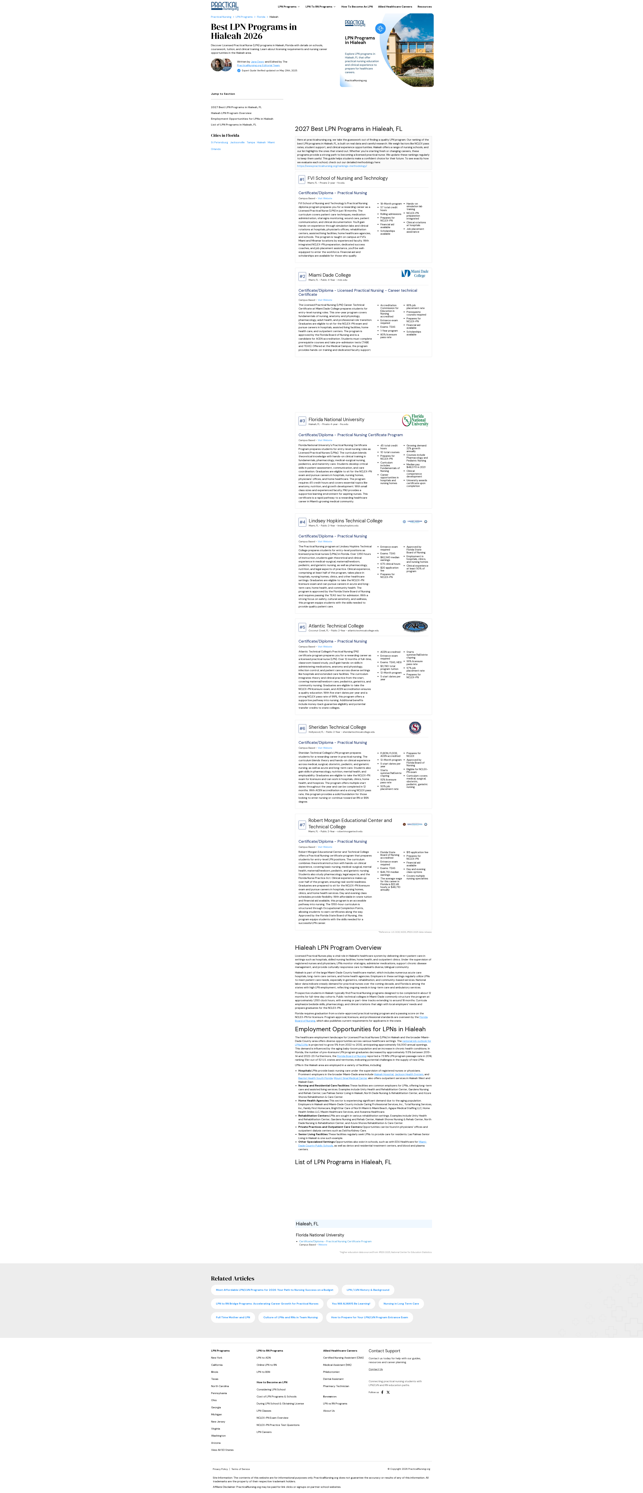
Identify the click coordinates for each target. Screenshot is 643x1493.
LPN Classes (264, 1410)
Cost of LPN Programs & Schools (277, 1396)
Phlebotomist (331, 1372)
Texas (214, 1379)
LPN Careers (264, 1432)
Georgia (216, 1407)
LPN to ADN (264, 1357)
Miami (271, 142)
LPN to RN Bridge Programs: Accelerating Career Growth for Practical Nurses (267, 1303)
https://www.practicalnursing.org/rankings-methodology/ (332, 166)
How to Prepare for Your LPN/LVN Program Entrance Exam (369, 1317)
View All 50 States (222, 1450)
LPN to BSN (263, 1372)
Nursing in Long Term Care (401, 1303)
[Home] (221, 17)
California (217, 1365)
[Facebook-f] (382, 1392)
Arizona (216, 1443)
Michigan (216, 1414)
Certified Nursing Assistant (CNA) (343, 1357)
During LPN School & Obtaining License (280, 1403)
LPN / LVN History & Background (368, 1290)
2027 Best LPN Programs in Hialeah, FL (236, 107)
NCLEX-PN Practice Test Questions (278, 1425)
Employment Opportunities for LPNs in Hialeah (242, 119)
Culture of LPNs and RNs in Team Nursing (290, 1317)
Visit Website (325, 198)
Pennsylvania (219, 1393)
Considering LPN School (271, 1389)
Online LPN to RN (267, 1365)
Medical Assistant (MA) (337, 1365)
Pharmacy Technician (336, 1386)
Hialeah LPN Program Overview (231, 113)
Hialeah (261, 142)
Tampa (251, 142)
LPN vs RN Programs (335, 1403)
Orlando (216, 149)
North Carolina (220, 1386)
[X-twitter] (388, 1392)
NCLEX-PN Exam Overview (272, 1418)
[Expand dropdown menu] (298, 6)
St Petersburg (219, 142)
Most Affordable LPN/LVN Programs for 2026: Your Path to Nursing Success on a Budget (274, 1290)
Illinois (214, 1372)
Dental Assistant (333, 1379)
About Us (329, 1410)
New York (216, 1357)
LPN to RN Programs (321, 5)
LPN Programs (290, 5)
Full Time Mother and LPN (233, 1317)
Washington (218, 1435)
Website (322, 1244)
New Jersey (218, 1421)
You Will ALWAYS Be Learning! (351, 1303)
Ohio (214, 1400)
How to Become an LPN (357, 6)
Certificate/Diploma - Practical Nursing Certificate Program (335, 1241)
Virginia (215, 1428)
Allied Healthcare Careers (395, 6)
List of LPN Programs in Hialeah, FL (233, 124)
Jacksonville (237, 142)
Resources (425, 6)
